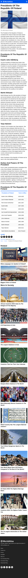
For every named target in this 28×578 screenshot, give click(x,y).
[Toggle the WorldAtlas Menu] (1, 1)
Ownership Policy (4, 562)
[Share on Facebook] (4, 237)
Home (2, 548)
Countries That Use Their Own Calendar (13, 364)
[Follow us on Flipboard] (2, 567)
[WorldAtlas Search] (26, 1)
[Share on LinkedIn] (12, 237)
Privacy (2, 552)
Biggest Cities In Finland (8, 282)
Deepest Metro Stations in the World (12, 384)
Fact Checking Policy (5, 558)
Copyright (3, 554)
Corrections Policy (4, 560)
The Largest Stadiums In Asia (10, 344)
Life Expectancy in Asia (8, 325)
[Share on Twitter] (7, 237)
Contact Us (3, 550)
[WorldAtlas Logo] (8, 1)
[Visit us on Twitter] (7, 567)
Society (13, 239)
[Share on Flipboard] (2, 237)
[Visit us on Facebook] (4, 567)
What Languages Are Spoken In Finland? (13, 264)
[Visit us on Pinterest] (9, 567)
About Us (2, 556)
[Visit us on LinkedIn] (12, 567)
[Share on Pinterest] (9, 237)
